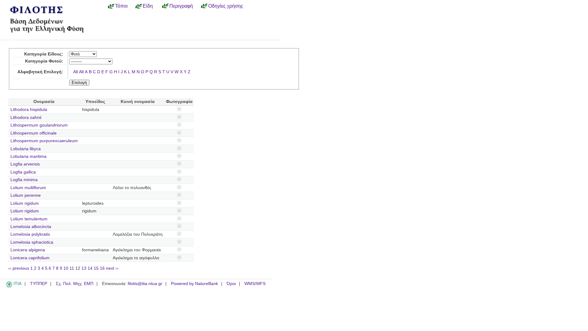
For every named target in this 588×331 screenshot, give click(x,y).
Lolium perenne (25, 195)
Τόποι (121, 6)
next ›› (112, 268)
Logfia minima (24, 179)
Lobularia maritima (28, 156)
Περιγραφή (181, 6)
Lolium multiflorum (28, 187)
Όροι (231, 283)
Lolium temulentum (28, 219)
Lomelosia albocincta (30, 226)
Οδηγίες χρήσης (225, 6)
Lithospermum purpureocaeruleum (44, 141)
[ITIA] (9, 286)
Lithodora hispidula (28, 109)
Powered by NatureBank (194, 283)
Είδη (148, 6)
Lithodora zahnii (25, 117)
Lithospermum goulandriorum (39, 125)
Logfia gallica (23, 172)
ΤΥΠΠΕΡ (38, 283)
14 (90, 268)
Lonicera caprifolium (30, 258)
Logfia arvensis (25, 164)
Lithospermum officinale (33, 133)
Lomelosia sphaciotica (31, 242)
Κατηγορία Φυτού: (44, 61)
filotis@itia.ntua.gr (145, 283)
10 (65, 268)
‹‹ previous (18, 268)
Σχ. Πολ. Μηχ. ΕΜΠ (74, 283)
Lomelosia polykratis (30, 234)
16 (102, 268)
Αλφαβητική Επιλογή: (40, 72)
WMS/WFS (255, 283)
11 (72, 268)
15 (96, 268)
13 (83, 268)
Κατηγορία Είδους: (43, 54)
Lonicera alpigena (27, 250)
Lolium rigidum (24, 203)
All (75, 72)
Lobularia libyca (25, 148)
